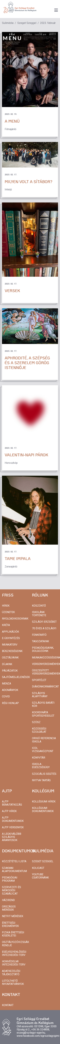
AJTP (7, 790)
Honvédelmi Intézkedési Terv (13, 963)
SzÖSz (36, 722)
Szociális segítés (44, 773)
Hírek (6, 605)
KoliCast (38, 868)
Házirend (8, 900)
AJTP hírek (9, 811)
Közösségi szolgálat (39, 730)
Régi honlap (10, 703)
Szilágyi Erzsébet (44, 621)
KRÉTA (6, 625)
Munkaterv (9, 644)
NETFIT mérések (12, 916)
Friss (8, 594)
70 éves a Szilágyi (44, 628)
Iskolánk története (39, 614)
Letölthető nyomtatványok (13, 982)
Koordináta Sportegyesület (43, 714)
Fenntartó (39, 634)
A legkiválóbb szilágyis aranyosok (11, 837)
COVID (6, 696)
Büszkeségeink (12, 651)
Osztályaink (10, 657)
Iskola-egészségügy (41, 765)
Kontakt (11, 994)
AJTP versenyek (13, 827)
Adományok (10, 690)
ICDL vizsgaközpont (42, 749)
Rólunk (40, 594)
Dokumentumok (19, 850)
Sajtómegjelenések (16, 677)
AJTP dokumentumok (13, 819)
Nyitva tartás (41, 780)
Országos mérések (9, 908)
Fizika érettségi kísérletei (13, 934)
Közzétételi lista (14, 861)
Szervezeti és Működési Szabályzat (11, 890)
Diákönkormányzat (45, 686)
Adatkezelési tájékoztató (11, 972)
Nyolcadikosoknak (15, 618)
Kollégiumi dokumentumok (43, 809)
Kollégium (43, 790)
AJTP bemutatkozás (12, 803)
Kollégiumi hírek (44, 801)
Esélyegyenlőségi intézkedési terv (14, 953)
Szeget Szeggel (26, 23)
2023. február (48, 23)
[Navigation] (56, 10)
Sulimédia (8, 23)
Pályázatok (10, 670)
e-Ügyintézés (11, 638)
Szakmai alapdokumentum (14, 869)
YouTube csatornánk (40, 876)
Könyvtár (38, 757)
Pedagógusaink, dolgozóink (43, 649)
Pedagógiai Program (9, 879)
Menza (6, 683)
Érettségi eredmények (10, 924)
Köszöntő (39, 605)
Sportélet (39, 680)
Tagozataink (40, 641)
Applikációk (10, 631)
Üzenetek (8, 612)
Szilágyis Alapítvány (40, 695)
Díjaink (7, 664)
